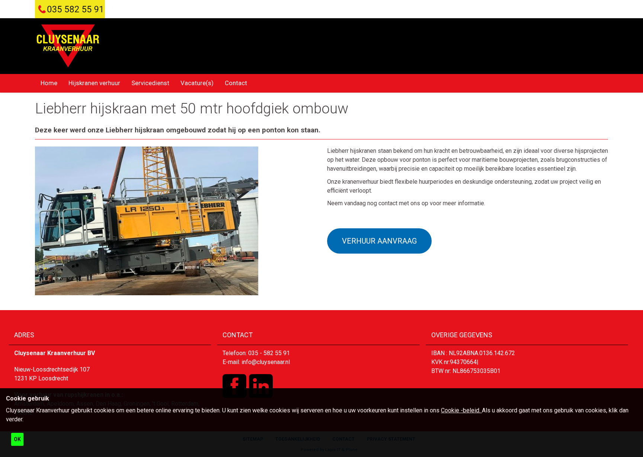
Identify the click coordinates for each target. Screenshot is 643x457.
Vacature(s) (197, 83)
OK (17, 439)
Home (49, 83)
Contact (236, 83)
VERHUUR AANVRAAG (379, 240)
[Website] (68, 46)
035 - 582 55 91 (269, 353)
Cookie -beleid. (461, 410)
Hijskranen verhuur (94, 83)
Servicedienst (150, 83)
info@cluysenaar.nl (265, 362)
